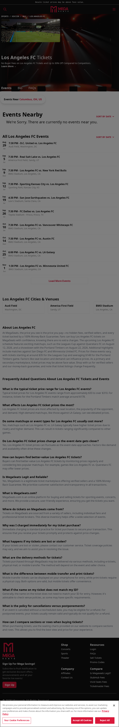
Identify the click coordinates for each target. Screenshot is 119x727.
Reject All (105, 720)
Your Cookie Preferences (16, 720)
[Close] (114, 705)
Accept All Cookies (82, 720)
